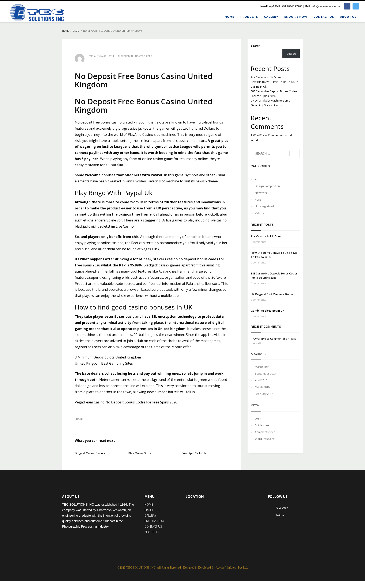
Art (257, 179)
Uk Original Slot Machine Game (270, 100)
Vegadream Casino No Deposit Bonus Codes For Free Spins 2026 (126, 402)
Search (255, 46)
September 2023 (265, 373)
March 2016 (262, 387)
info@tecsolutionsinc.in (326, 6)
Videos (259, 213)
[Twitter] (356, 6)
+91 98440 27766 (292, 6)
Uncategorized (264, 206)
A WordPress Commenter (267, 135)
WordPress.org (264, 439)
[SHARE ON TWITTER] (78, 425)
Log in (258, 418)
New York (261, 193)
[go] (294, 153)
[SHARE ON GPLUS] (93, 424)
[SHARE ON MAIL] (107, 424)
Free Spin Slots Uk (193, 453)
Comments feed (265, 432)
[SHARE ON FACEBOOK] (85, 424)
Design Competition (267, 186)
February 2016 (264, 394)
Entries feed (263, 425)
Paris (258, 199)
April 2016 (261, 380)
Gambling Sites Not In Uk (266, 105)
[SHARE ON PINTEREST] (100, 424)
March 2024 (262, 367)
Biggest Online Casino (90, 453)
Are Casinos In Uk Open (266, 77)
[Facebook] (347, 6)
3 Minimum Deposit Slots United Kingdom (108, 357)
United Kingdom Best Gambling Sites (104, 363)
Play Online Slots (139, 453)
